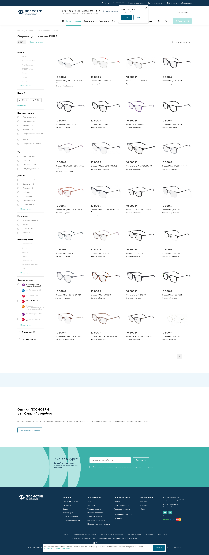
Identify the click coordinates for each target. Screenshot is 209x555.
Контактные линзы (70, 501)
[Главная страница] (29, 12)
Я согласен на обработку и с (123, 467)
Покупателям (94, 497)
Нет (139, 17)
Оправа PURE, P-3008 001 (101, 124)
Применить (22, 106)
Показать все (26, 86)
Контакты (144, 505)
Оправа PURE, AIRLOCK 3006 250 (69, 336)
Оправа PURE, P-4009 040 (101, 81)
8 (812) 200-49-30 (71, 11)
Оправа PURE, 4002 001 (171, 336)
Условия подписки (134, 534)
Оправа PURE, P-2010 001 (172, 124)
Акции (90, 501)
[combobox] (182, 42)
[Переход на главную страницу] (30, 497)
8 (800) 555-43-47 (91, 11)
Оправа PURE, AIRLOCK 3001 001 (174, 166)
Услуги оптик (104, 21)
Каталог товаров (73, 21)
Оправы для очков (70, 516)
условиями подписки (144, 467)
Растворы (67, 505)
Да (127, 17)
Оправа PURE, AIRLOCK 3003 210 (104, 336)
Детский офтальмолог (123, 515)
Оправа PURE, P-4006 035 (136, 81)
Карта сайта (162, 534)
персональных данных (123, 467)
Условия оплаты (94, 509)
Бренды (149, 21)
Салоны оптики (90, 21)
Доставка (91, 505)
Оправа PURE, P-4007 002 (172, 253)
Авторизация (183, 12)
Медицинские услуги (96, 520)
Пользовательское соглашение (112, 534)
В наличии (28, 332)
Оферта (65, 534)
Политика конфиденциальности (84, 534)
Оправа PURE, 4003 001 (171, 210)
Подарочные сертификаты (98, 524)
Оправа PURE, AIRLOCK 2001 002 (139, 210)
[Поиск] (159, 21)
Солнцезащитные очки (72, 520)
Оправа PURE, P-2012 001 (136, 295)
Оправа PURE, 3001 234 (100, 253)
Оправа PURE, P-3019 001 (172, 81)
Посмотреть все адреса (30, 430)
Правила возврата (95, 513)
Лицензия (118, 518)
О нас (142, 509)
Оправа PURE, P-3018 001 (66, 124)
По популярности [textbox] (179, 42)
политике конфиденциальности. (57, 549)
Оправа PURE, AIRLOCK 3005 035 (104, 166)
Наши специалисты (121, 505)
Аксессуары (68, 513)
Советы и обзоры (94, 516)
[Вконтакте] (165, 512)
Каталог (67, 497)
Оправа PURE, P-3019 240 (101, 295)
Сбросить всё (36, 42)
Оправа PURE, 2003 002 (136, 253)
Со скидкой (29, 339)
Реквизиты (150, 534)
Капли (65, 509)
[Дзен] (170, 512)
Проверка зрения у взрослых (122, 510)
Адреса (117, 501)
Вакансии (144, 501)
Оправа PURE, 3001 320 (65, 253)
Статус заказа (111, 11)
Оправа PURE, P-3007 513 (136, 124)
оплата (159, 3)
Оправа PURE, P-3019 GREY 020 (68, 295)
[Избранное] (166, 21)
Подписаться (141, 460)
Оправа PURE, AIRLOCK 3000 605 (69, 210)
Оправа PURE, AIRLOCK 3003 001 (139, 166)
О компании (146, 497)
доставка (139, 3)
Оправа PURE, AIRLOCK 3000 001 (139, 336)
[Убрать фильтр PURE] (24, 42)
